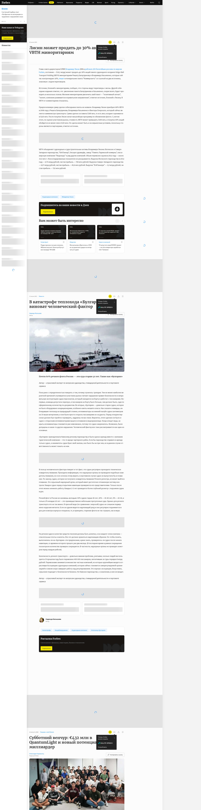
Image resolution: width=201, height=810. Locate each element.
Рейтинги (60, 2)
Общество (73, 242)
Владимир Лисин (73, 69)
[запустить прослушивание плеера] (114, 42)
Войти (152, 2)
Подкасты (79, 2)
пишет (61, 78)
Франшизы (69, 2)
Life (93, 2)
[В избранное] (63, 242)
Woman (99, 2)
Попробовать (102, 57)
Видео (87, 2)
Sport (106, 2)
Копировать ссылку (116, 60)
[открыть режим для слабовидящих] (110, 42)
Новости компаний (104, 242)
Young (113, 2)
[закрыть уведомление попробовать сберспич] (114, 48)
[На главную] (6, 2)
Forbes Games (46, 2)
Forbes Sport (44, 242)
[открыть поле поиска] (159, 2)
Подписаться (48, 212)
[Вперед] (127, 180)
